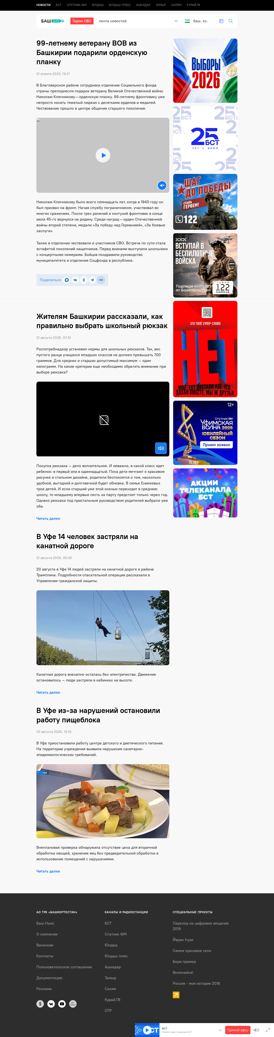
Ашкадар (143, 5)
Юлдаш (98, 5)
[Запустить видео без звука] (162, 185)
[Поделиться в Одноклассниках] (84, 280)
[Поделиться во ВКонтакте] (75, 280)
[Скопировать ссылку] (100, 280)
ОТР (108, 1010)
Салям (176, 5)
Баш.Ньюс (45, 923)
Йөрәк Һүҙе (183, 939)
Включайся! (183, 972)
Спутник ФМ (76, 5)
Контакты (44, 956)
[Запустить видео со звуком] (103, 155)
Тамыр (161, 5)
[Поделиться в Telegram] (92, 280)
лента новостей (113, 21)
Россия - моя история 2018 (196, 983)
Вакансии (44, 945)
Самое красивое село (192, 950)
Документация (49, 978)
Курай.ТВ (193, 5)
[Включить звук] (161, 448)
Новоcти (43, 5)
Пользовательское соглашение (64, 967)
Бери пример (184, 961)
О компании (47, 934)
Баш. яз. (200, 21)
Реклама (44, 988)
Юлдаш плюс (120, 5)
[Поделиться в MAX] (66, 280)
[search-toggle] (230, 21)
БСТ (58, 5)
